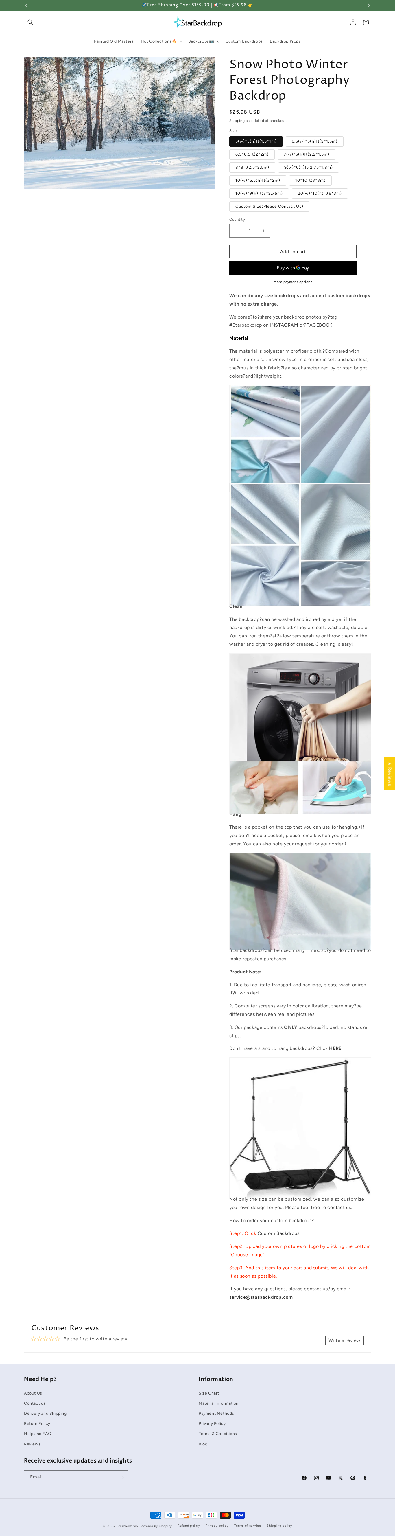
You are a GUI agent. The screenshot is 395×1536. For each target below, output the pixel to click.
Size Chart (209, 1392)
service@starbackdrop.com (261, 1297)
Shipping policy (279, 1526)
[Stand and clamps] (300, 1186)
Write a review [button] (344, 1340)
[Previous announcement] (26, 5)
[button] (30, 22)
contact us (339, 1207)
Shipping (237, 121)
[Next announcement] (369, 5)
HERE (335, 1048)
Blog (203, 1443)
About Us (33, 1392)
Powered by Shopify (155, 1526)
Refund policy (189, 1526)
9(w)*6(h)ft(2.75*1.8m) (308, 167)
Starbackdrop (127, 1526)
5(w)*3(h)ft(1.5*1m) (256, 141)
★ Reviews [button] (389, 773)
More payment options (293, 282)
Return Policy (37, 1423)
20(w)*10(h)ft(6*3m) (320, 193)
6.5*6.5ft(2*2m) (252, 154)
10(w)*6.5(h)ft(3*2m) (257, 180)
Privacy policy (217, 1526)
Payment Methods (216, 1413)
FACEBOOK (320, 325)
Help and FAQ (37, 1433)
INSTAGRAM (284, 325)
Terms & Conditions (218, 1433)
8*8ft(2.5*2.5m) (252, 167)
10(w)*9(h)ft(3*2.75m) (259, 193)
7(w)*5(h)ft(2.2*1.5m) (306, 154)
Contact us (35, 1403)
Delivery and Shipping (45, 1413)
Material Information (219, 1403)
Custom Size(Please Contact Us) (269, 206)
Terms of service (247, 1526)
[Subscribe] (121, 1477)
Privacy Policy (212, 1423)
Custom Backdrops (279, 1233)
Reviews (32, 1443)
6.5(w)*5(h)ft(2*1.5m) (314, 141)
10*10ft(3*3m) (310, 180)
